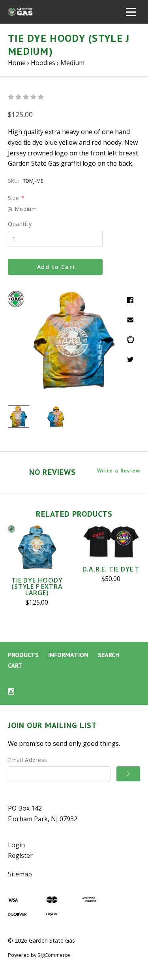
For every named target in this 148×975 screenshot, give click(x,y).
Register (20, 855)
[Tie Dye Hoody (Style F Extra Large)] (37, 547)
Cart (15, 665)
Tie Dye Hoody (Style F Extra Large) (36, 586)
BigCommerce (53, 954)
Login (16, 845)
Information (68, 655)
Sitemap (20, 874)
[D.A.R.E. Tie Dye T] (111, 541)
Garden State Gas (52, 940)
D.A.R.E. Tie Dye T (111, 569)
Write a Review (118, 470)
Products (23, 655)
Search (108, 655)
